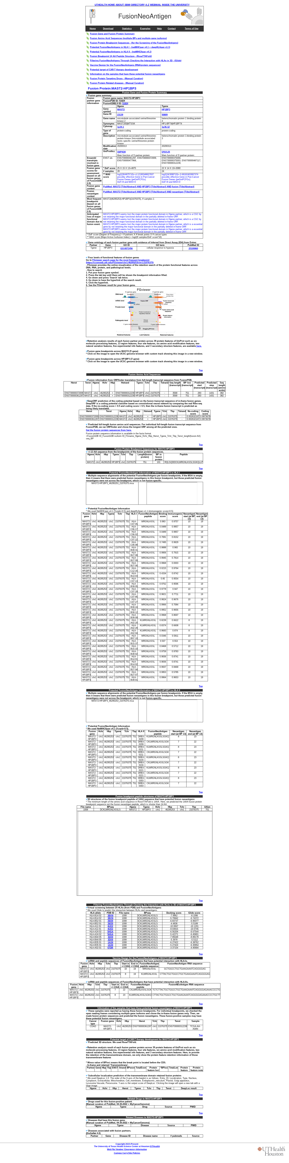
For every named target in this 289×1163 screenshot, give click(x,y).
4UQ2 (110, 926)
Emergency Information (135, 1149)
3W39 (110, 921)
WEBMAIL (155, 4)
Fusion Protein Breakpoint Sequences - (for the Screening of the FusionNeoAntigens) (134, 43)
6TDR (110, 947)
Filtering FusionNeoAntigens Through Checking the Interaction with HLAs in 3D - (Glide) (135, 60)
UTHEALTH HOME (105, 4)
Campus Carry (121, 1153)
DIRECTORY (138, 4)
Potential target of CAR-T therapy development (114, 69)
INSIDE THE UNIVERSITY (175, 4)
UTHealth (154, 1146)
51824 (125, 103)
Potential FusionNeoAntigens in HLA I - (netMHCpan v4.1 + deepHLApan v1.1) (130, 47)
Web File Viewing (115, 1149)
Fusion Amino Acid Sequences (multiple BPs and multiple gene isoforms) (128, 38)
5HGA (110, 931)
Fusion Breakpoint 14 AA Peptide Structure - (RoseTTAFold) (121, 56)
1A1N (110, 942)
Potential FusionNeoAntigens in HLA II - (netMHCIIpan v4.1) (120, 51)
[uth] (271, 1151)
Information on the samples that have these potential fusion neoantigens (127, 74)
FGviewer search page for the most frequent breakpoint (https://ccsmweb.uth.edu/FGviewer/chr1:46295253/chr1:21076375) (120, 261)
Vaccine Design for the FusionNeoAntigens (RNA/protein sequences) (125, 65)
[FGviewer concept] (145, 336)
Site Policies (134, 1153)
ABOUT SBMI (123, 4)
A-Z (147, 4)
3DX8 (110, 937)
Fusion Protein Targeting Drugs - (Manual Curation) (116, 78)
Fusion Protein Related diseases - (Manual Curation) (117, 83)
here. (199, 346)
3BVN (110, 915)
